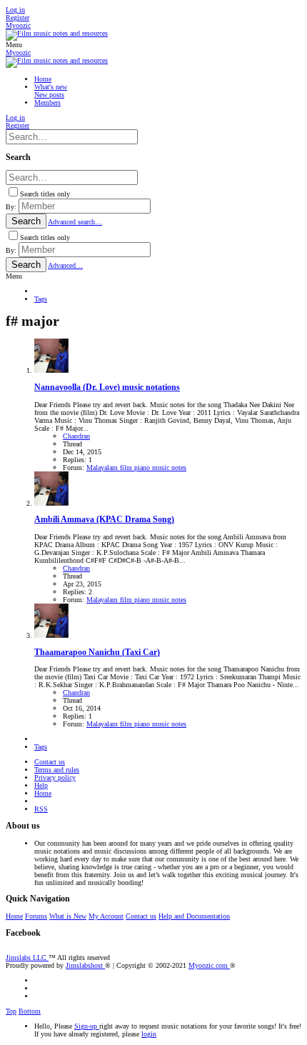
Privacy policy (55, 777)
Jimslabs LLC (27, 957)
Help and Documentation (194, 916)
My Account (106, 916)
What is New (67, 916)
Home (42, 793)
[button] (14, 45)
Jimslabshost (85, 965)
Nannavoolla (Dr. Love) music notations (107, 387)
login (148, 1034)
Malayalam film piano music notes (136, 467)
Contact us (49, 762)
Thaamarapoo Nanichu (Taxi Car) (97, 652)
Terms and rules (56, 770)
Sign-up (86, 1026)
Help (41, 785)
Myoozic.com (209, 965)
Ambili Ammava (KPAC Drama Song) (104, 519)
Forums (36, 916)
